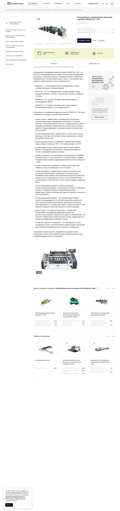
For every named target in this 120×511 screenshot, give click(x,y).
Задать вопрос (99, 117)
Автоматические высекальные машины (15, 30)
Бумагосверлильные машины (15, 41)
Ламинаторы (10, 64)
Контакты (78, 3)
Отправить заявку (84, 40)
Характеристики (94, 63)
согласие (23, 490)
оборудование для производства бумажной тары (75, 288)
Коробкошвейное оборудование (16, 60)
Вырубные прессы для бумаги (15, 51)
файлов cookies (15, 492)
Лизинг (94, 40)
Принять (9, 504)
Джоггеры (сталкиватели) (14, 55)
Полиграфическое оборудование (15, 23)
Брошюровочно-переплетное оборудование (15, 36)
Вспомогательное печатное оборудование (15, 46)
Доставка (101, 40)
